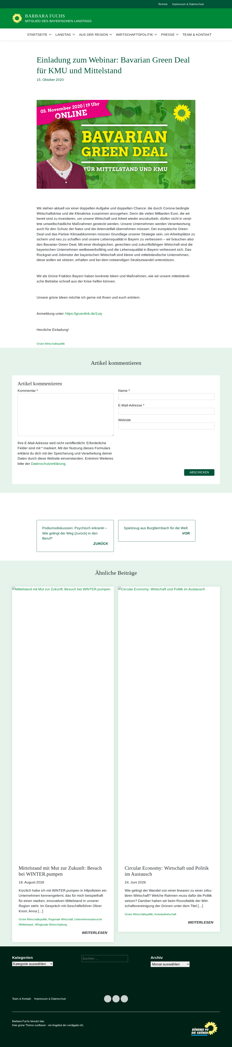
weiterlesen (94, 933)
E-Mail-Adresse (131, 405)
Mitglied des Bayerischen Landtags (58, 21)
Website (124, 420)
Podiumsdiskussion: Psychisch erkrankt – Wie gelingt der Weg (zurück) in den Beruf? (75, 536)
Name (124, 391)
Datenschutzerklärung (48, 464)
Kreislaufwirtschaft (165, 914)
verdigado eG (75, 1025)
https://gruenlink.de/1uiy (83, 313)
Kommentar (28, 391)
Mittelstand (26, 924)
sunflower (40, 1025)
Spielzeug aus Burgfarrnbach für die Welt (157, 530)
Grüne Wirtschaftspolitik (51, 343)
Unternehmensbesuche (88, 919)
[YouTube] (32, 4)
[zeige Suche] (214, 4)
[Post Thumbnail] (63, 722)
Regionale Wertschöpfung (51, 924)
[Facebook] (16, 4)
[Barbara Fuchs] (17, 18)
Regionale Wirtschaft (60, 919)
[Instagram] (24, 4)
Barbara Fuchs (45, 15)
